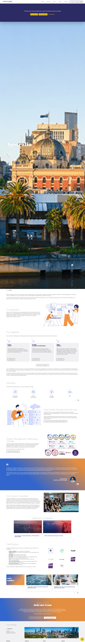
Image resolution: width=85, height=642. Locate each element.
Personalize (51, 14)
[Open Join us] (56, 1)
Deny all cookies (43, 14)
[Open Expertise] (50, 1)
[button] (82, 2)
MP (6, 290)
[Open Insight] (61, 1)
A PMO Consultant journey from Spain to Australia (53, 535)
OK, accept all (34, 14)
